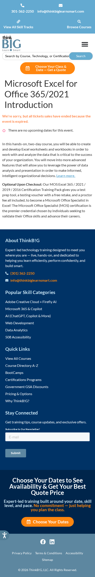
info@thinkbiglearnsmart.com (60, 11)
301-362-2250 (22, 11)
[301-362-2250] (22, 5)
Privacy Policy (22, 553)
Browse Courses (79, 27)
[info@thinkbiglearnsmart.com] (61, 5)
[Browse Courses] (79, 21)
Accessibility (74, 553)
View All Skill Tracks (18, 27)
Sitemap (47, 560)
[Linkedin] (52, 542)
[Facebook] (43, 542)
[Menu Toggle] (84, 44)
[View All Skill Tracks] (18, 21)
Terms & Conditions (48, 553)
